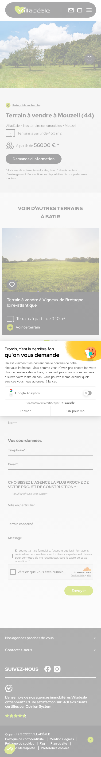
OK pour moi (75, 411)
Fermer (25, 411)
